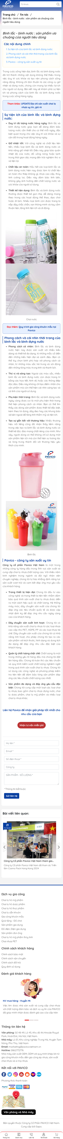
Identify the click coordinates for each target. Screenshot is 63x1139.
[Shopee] (27, 1074)
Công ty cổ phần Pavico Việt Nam (23, 565)
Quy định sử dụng (10, 966)
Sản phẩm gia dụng (12, 924)
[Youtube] (21, 1074)
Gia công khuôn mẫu (12, 916)
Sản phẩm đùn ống (11, 933)
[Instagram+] (15, 1074)
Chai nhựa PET (9, 941)
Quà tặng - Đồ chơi (11, 920)
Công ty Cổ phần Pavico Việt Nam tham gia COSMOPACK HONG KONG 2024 (28, 861)
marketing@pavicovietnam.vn (25, 1046)
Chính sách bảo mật (12, 954)
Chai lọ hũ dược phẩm (13, 904)
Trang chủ (9, 14)
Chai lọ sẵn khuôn (11, 912)
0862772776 (17, 1050)
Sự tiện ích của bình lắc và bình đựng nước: (30, 49)
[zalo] (39, 1074)
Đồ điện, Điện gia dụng (13, 928)
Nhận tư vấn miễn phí (32, 725)
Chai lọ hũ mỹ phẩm (12, 900)
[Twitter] (9, 1074)
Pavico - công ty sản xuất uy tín (25, 61)
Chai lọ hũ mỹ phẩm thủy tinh (17, 937)
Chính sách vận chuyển (13, 958)
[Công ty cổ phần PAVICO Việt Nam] (7, 4)
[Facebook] (3, 1074)
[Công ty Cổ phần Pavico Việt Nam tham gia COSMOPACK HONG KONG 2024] (31, 839)
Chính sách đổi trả (11, 962)
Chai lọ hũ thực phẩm (12, 908)
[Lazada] (33, 1074)
